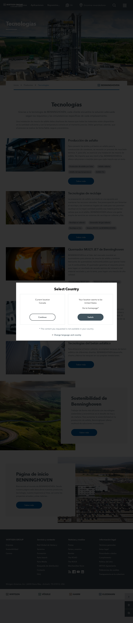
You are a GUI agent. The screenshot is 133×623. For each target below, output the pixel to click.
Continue (42, 317)
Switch (91, 317)
